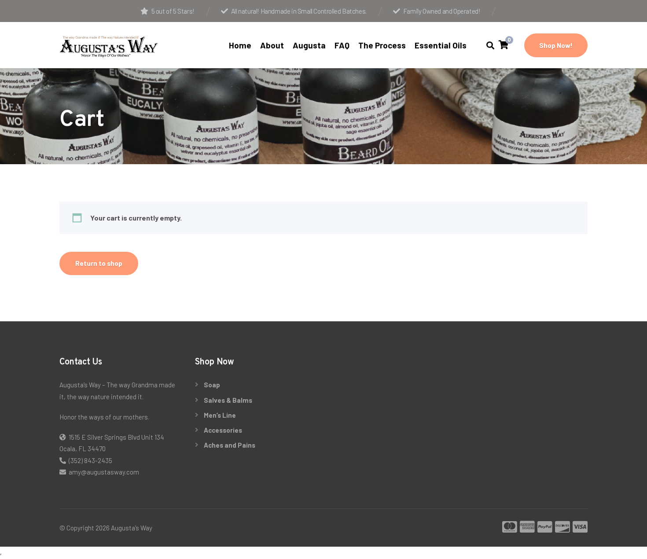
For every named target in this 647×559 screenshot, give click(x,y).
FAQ (342, 45)
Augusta (309, 45)
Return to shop (98, 263)
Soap (212, 385)
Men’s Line (220, 415)
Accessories (223, 430)
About (272, 45)
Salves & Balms (228, 400)
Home (240, 45)
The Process (382, 45)
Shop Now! (556, 45)
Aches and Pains (229, 445)
